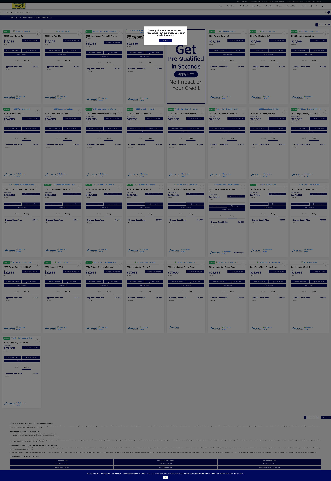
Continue (165, 40)
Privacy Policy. (239, 474)
